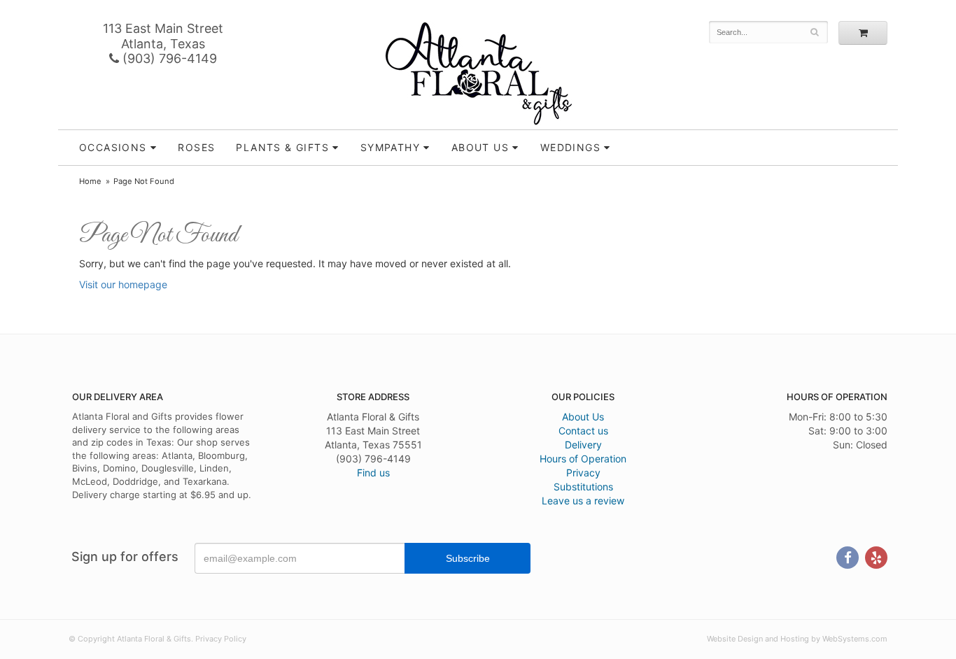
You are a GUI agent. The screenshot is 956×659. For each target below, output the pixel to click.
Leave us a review (583, 500)
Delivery (583, 445)
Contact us (583, 431)
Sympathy (390, 147)
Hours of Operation (583, 459)
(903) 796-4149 (168, 58)
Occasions (113, 147)
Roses (196, 147)
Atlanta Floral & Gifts (478, 73)
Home (90, 181)
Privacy (583, 473)
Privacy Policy (220, 639)
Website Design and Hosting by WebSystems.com (797, 639)
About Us (583, 417)
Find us (373, 473)
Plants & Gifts (282, 147)
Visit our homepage (123, 284)
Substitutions (583, 487)
